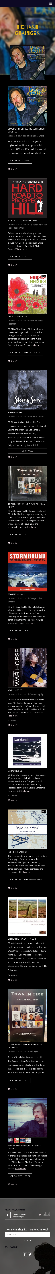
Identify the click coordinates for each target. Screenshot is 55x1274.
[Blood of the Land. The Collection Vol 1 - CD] (27, 106)
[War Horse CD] (27, 668)
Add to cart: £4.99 (19, 1080)
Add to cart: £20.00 (20, 1176)
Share (14, 169)
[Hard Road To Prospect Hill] (27, 198)
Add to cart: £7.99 (25, 353)
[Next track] (49, 1213)
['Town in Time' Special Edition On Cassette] (27, 1015)
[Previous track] (45, 1213)
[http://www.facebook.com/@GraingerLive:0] (25, 1254)
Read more (22, 249)
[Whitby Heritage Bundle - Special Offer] (27, 1118)
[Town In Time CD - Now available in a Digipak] (27, 484)
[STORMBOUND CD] (27, 572)
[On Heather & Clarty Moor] (27, 916)
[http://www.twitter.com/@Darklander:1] (30, 1254)
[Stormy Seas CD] (27, 390)
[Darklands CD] (27, 751)
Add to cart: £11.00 (20, 161)
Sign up (27, 1240)
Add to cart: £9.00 (19, 630)
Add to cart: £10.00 (20, 257)
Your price (27, 451)
